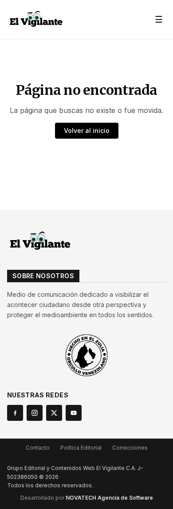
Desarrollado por (86, 497)
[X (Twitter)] (54, 413)
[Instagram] (35, 413)
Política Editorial (81, 447)
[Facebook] (15, 413)
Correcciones (130, 447)
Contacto (38, 447)
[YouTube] (74, 413)
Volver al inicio (87, 130)
